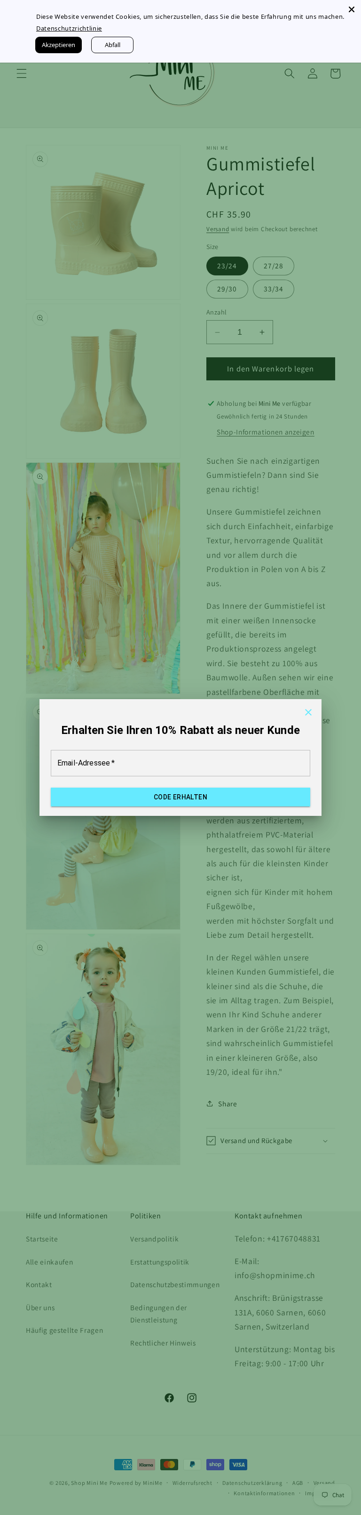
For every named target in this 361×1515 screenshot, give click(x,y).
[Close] (351, 9)
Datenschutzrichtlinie (68, 28)
